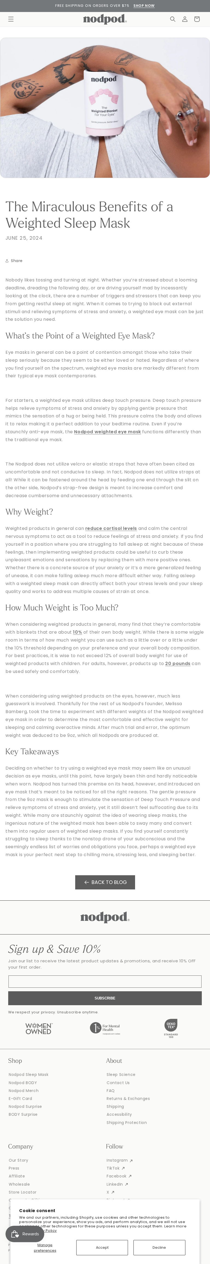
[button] (11, 19)
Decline (159, 1247)
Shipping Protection (127, 1122)
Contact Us (118, 1082)
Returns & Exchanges (128, 1098)
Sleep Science (121, 1074)
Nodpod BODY (23, 1082)
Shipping (115, 1106)
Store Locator (23, 1192)
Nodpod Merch (24, 1090)
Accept (102, 1247)
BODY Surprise (23, 1114)
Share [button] (17, 260)
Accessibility (119, 1114)
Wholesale (19, 1184)
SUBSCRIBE (105, 998)
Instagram (117, 1160)
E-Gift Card (20, 1098)
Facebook (117, 1176)
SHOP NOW (144, 5)
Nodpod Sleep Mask (28, 1074)
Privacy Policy (44, 1230)
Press (14, 1168)
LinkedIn (115, 1184)
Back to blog (109, 882)
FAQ (111, 1090)
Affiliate (17, 1176)
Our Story (18, 1160)
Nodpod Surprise (25, 1106)
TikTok (113, 1168)
